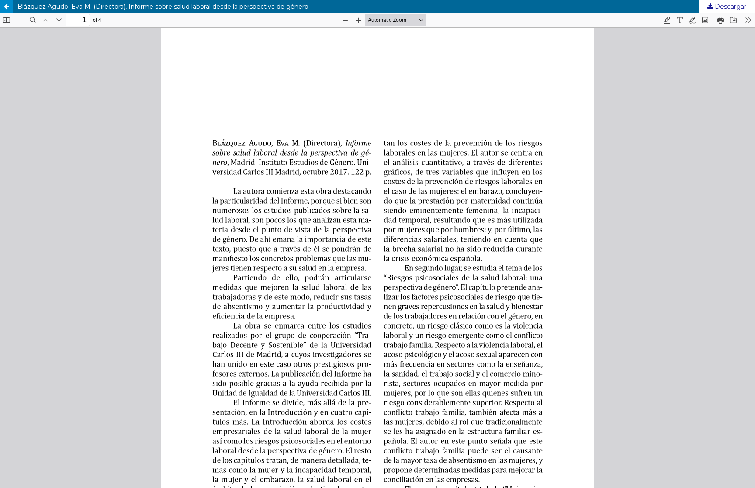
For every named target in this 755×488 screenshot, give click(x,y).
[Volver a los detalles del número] (6, 6)
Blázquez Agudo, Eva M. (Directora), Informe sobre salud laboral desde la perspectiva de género (162, 6)
